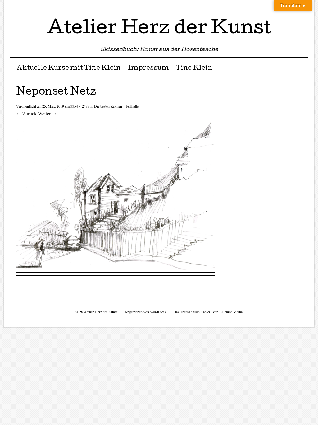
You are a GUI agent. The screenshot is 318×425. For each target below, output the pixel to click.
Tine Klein (194, 68)
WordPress (158, 311)
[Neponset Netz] (115, 268)
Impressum (148, 68)
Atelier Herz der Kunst (159, 29)
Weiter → (47, 113)
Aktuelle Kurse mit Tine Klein (68, 68)
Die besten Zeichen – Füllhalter (117, 106)
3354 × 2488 (79, 106)
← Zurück (26, 113)
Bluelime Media (231, 311)
